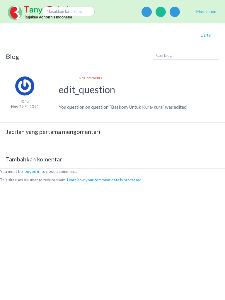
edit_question (87, 89)
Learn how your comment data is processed (104, 180)
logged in (32, 171)
